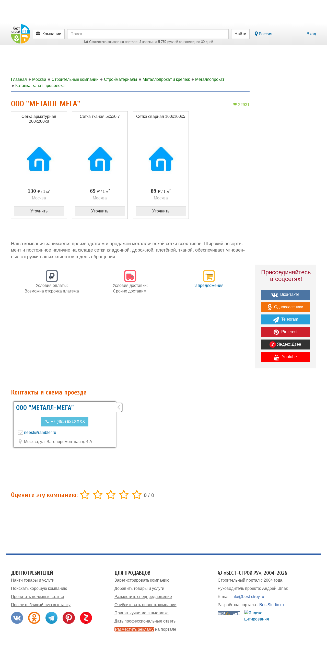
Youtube (289, 357)
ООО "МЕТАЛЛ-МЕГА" (45, 408)
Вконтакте (289, 294)
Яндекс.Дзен (288, 344)
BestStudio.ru (271, 605)
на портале (145, 629)
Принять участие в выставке (141, 613)
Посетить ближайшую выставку (41, 605)
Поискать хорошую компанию (39, 588)
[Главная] (20, 33)
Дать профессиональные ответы (145, 621)
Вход (311, 34)
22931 (243, 105)
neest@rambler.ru (40, 432)
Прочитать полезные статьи (37, 596)
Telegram (289, 319)
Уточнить (39, 211)
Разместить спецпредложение (143, 596)
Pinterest (288, 332)
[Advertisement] (130, 344)
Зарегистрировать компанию (141, 580)
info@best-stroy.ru (247, 596)
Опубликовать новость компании (145, 605)
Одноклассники (288, 307)
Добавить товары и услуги (139, 588)
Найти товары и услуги (32, 580)
